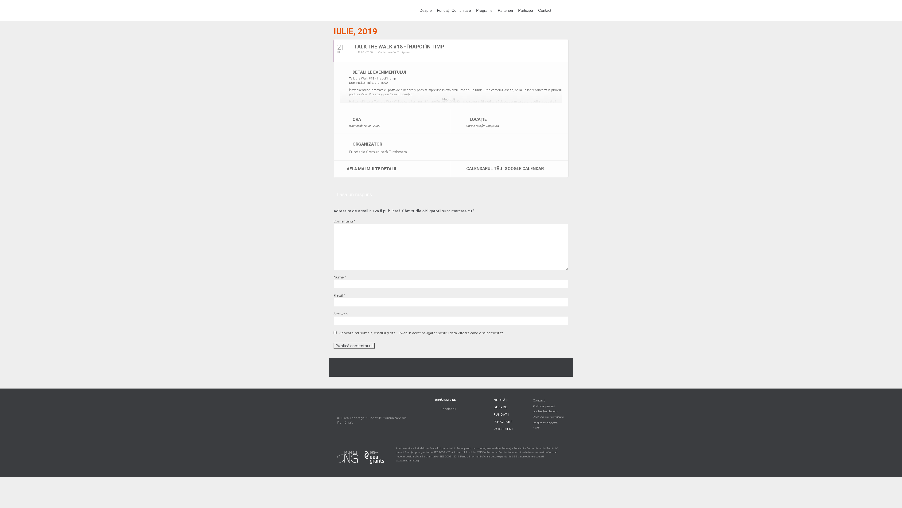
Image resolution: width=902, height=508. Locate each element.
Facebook (448, 408)
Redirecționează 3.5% (545, 425)
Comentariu (344, 221)
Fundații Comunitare (454, 10)
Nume (340, 277)
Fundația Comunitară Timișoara (378, 152)
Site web (341, 314)
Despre (426, 10)
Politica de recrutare (548, 417)
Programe (484, 10)
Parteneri (505, 10)
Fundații (501, 414)
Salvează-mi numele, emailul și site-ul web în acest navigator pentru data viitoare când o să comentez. (421, 333)
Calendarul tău (484, 168)
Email (339, 296)
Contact (544, 10)
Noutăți (501, 400)
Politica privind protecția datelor (546, 408)
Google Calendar (524, 168)
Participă (525, 10)
